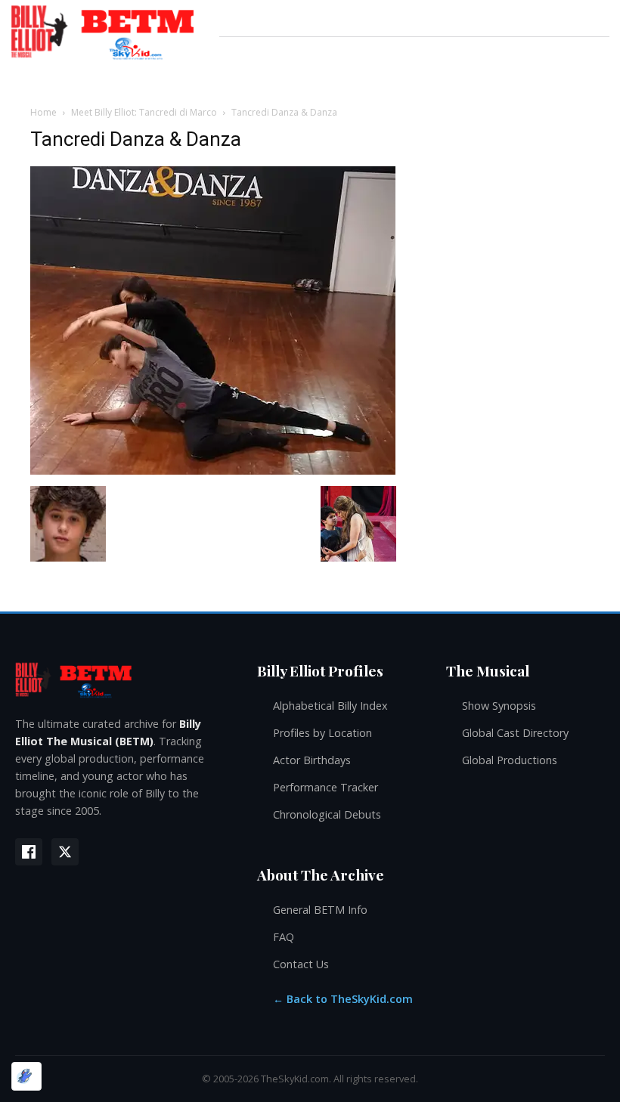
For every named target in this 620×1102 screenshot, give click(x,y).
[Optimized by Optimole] (26, 1076)
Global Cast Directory (515, 733)
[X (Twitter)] (65, 851)
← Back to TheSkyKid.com (343, 999)
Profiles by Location (322, 733)
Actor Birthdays (312, 760)
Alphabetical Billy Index (330, 705)
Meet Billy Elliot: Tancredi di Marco (144, 112)
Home (43, 112)
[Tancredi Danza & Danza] (212, 470)
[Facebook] (28, 851)
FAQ (283, 937)
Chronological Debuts (327, 814)
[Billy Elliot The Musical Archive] (121, 679)
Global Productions (509, 760)
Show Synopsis (499, 705)
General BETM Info (320, 909)
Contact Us (301, 964)
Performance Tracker (325, 787)
